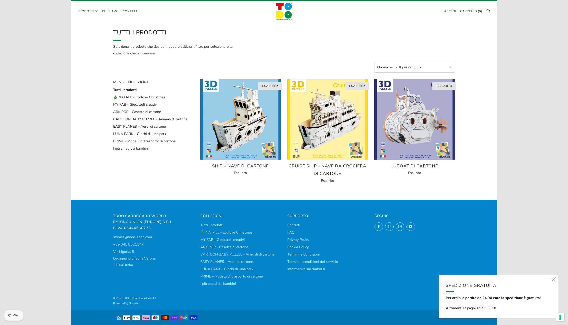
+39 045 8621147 (128, 244)
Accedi (450, 11)
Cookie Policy (298, 247)
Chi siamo (110, 11)
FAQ (290, 232)
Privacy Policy (298, 239)
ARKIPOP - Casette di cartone (137, 111)
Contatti (130, 11)
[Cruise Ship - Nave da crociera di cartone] (327, 119)
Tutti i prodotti (125, 89)
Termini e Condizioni (303, 254)
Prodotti (86, 11)
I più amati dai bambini (131, 148)
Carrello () (471, 11)
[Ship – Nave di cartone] (240, 119)
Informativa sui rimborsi (306, 269)
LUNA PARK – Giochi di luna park (139, 133)
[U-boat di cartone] (414, 119)
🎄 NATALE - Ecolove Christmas (139, 97)
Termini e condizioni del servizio (312, 261)
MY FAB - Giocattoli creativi (135, 104)
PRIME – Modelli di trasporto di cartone (144, 141)
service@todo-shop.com (132, 237)
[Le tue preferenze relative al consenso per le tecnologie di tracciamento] (560, 317)
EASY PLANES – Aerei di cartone (139, 126)
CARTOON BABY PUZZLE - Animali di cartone (150, 119)
